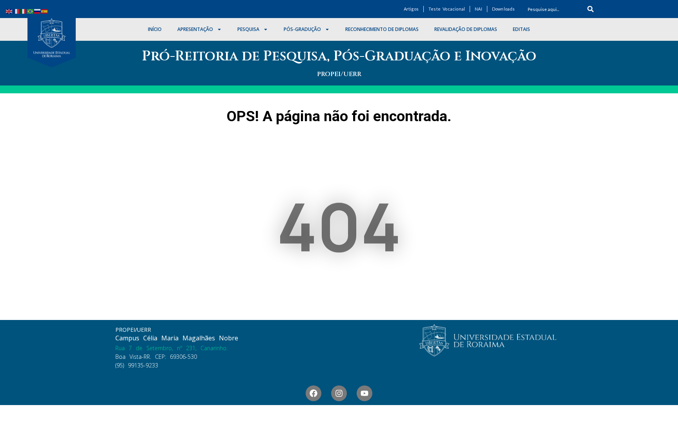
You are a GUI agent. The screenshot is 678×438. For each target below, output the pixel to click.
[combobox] (552, 9)
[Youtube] (364, 393)
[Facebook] (313, 393)
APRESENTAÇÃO (195, 29)
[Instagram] (339, 393)
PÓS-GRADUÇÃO (302, 29)
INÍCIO (155, 29)
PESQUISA (248, 29)
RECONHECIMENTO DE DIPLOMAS (382, 29)
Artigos (411, 8)
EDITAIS (521, 29)
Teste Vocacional (446, 8)
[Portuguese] (30, 10)
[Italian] (23, 10)
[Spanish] (44, 10)
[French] (16, 10)
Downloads (503, 8)
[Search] (590, 9)
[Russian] (37, 10)
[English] (9, 10)
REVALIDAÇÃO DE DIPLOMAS (465, 29)
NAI (478, 8)
